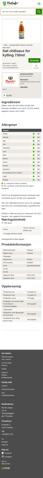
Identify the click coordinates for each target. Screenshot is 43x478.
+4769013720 (7, 434)
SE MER (9, 95)
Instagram (8, 457)
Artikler (4, 369)
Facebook (8, 453)
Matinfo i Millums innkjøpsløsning (7, 374)
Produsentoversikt (8, 389)
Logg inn (4, 386)
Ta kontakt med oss (5, 442)
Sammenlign (34, 60)
